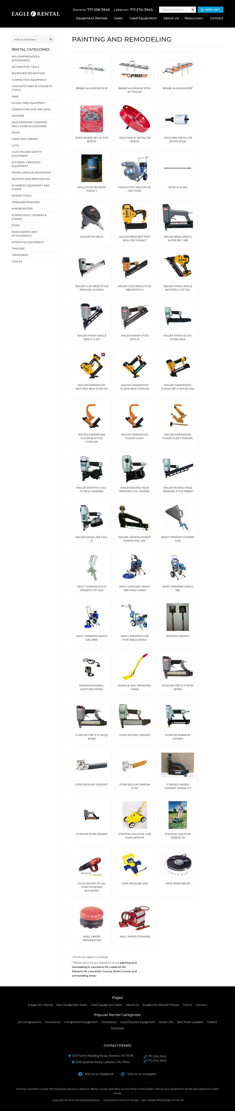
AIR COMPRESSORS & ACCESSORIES (26, 58)
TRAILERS (18, 248)
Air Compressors (29, 1022)
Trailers (212, 1022)
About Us (132, 1005)
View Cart (212, 9)
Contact (216, 18)
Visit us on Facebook (99, 1074)
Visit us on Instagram (142, 1074)
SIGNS (16, 225)
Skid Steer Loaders (190, 1022)
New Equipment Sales (71, 1005)
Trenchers (117, 1028)
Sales (118, 18)
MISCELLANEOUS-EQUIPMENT (31, 172)
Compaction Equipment (81, 1022)
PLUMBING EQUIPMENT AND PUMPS (31, 187)
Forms (187, 1005)
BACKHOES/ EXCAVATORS (28, 73)
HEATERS (18, 115)
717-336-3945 (157, 1056)
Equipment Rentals (91, 18)
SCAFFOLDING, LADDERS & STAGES (29, 217)
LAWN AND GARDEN (25, 138)
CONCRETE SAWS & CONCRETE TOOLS (32, 88)
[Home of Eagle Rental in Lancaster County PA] (36, 13)
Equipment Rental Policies (160, 1005)
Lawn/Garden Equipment (137, 1022)
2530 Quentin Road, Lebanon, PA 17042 (102, 1062)
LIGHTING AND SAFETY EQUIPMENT (27, 153)
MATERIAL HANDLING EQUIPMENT (26, 164)
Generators (109, 1022)
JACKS (16, 132)
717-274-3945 (157, 1060)
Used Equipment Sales (106, 1005)
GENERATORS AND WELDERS (31, 109)
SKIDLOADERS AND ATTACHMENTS (24, 233)
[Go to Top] (228, 1105)
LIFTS (15, 145)
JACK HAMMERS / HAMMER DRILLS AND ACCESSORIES (29, 124)
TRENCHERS (20, 255)
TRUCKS (17, 261)
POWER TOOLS (22, 195)
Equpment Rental (40, 1005)
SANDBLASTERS (22, 208)
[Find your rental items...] (193, 10)
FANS (15, 96)
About (171, 18)
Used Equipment (143, 18)
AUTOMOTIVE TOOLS (25, 66)
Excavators (53, 1022)
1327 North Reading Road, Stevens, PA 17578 (102, 1055)
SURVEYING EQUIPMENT (28, 242)
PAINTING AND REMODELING (31, 178)
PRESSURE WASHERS (26, 202)
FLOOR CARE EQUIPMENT (29, 102)
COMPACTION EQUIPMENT (29, 79)
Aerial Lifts (166, 1022)
